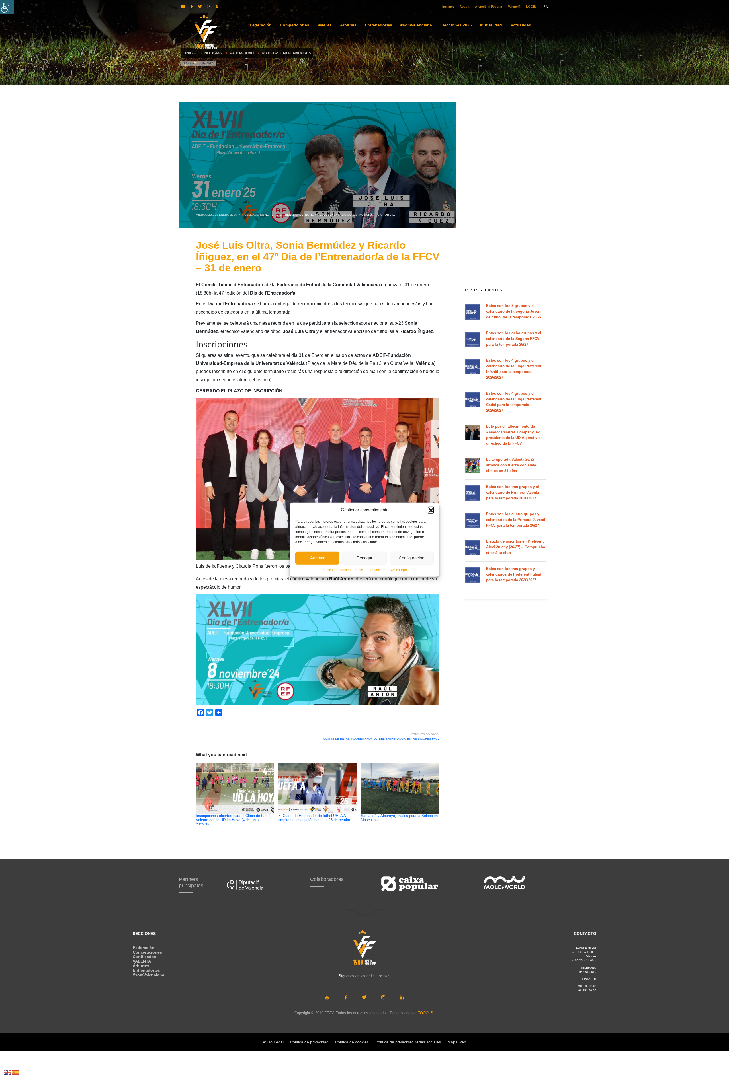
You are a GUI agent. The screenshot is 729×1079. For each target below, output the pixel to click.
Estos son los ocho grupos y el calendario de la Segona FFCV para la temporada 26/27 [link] (513, 339)
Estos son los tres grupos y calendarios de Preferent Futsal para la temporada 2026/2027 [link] (513, 574)
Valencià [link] (514, 6)
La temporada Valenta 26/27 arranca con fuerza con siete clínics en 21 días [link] (511, 465)
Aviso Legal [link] (399, 570)
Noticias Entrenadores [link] (284, 214)
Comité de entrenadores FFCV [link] (347, 738)
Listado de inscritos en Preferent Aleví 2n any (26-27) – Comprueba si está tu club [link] (515, 547)
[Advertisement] (505, 193)
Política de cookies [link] (336, 570)
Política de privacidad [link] (370, 570)
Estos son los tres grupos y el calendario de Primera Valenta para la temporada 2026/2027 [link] (512, 492)
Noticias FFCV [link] (370, 214)
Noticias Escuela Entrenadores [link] (331, 214)
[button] (431, 510)
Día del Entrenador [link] (390, 738)
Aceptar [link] (317, 557)
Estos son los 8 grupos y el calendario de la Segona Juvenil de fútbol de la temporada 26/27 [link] (514, 311)
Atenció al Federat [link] (488, 6)
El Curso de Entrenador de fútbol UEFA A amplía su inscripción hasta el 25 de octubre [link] (314, 818)
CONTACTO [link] (588, 979)
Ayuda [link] (464, 6)
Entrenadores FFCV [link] (423, 738)
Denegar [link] (364, 557)
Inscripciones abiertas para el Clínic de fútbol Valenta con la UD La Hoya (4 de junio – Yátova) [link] (233, 820)
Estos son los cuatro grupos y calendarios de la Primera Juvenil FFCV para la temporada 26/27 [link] (515, 520)
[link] (7, 7)
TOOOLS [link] (425, 1013)
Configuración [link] (411, 557)
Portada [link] (389, 214)
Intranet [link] (448, 6)
